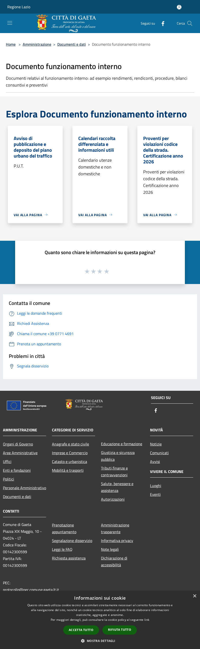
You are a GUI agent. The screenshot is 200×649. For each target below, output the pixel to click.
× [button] (194, 596)
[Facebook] (161, 23)
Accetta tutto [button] (81, 630)
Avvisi (155, 461)
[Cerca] (190, 23)
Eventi (155, 494)
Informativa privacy (117, 540)
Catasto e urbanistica (69, 461)
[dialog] (100, 620)
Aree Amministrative (20, 453)
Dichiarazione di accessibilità (114, 561)
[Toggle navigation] (10, 23)
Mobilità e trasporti (68, 470)
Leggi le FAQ (62, 549)
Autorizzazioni (113, 499)
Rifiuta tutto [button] (119, 630)
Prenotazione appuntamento (64, 528)
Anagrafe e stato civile (70, 444)
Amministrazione (37, 44)
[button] (100, 640)
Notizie (156, 444)
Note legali (110, 549)
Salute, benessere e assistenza (117, 487)
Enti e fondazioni (17, 470)
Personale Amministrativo (24, 488)
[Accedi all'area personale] (179, 7)
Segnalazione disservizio (72, 540)
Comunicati (159, 453)
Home (11, 44)
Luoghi (155, 486)
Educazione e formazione (121, 444)
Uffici (7, 461)
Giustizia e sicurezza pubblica (118, 456)
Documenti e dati (71, 44)
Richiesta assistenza (69, 558)
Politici (8, 479)
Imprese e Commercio (70, 453)
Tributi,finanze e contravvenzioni (114, 471)
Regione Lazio (18, 7)
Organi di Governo (18, 444)
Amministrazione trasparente (115, 528)
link (146, 620)
